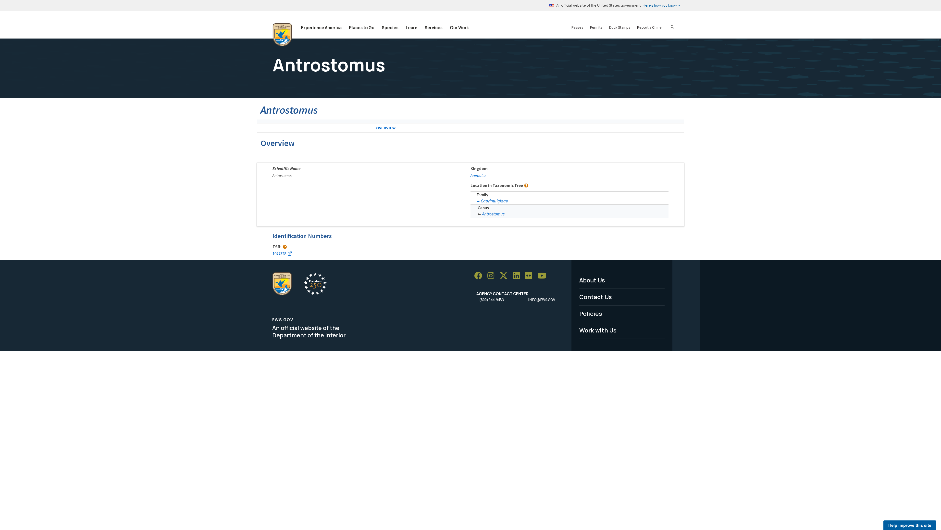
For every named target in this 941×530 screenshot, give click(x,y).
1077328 (279, 253)
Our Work (459, 27)
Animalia (478, 175)
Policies (590, 313)
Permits (596, 27)
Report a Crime (649, 27)
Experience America (321, 27)
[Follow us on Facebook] (479, 276)
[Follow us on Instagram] (492, 276)
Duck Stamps (620, 27)
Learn (411, 27)
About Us (592, 280)
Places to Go (361, 27)
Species (390, 27)
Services (434, 27)
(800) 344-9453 (491, 299)
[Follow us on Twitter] (505, 276)
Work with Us (598, 330)
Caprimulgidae (494, 201)
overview (386, 127)
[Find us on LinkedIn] (518, 276)
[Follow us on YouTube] (543, 276)
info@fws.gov (541, 299)
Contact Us (595, 297)
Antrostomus (493, 214)
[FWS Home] (282, 35)
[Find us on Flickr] (530, 276)
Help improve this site (909, 525)
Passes (577, 27)
